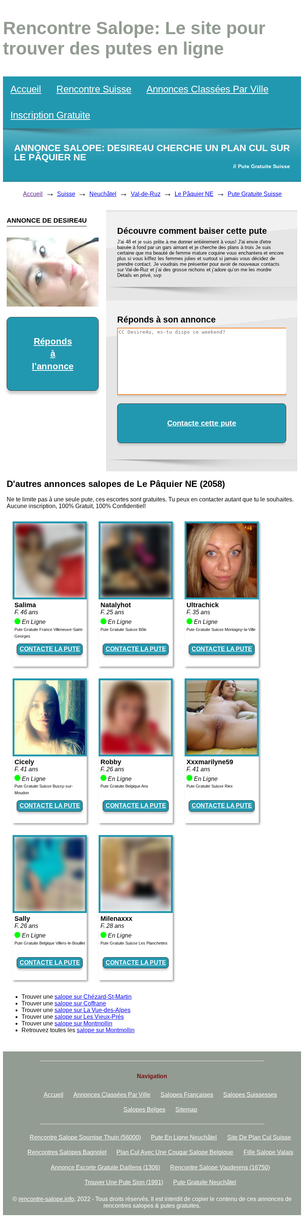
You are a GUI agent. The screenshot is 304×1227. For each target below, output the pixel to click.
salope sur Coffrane (80, 1003)
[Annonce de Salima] (49, 595)
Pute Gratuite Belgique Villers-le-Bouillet (49, 943)
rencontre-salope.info (46, 1199)
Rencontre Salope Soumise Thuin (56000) (85, 1137)
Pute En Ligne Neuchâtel (184, 1137)
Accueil (25, 89)
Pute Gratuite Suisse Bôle (123, 629)
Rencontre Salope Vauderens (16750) (220, 1167)
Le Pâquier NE (194, 194)
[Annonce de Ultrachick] (221, 595)
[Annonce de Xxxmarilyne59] (221, 752)
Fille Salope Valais (268, 1152)
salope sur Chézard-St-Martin (93, 997)
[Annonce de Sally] (49, 909)
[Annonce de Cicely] (49, 752)
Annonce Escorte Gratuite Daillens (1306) (105, 1167)
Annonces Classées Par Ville (207, 89)
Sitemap (186, 1109)
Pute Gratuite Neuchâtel (204, 1182)
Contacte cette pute (201, 423)
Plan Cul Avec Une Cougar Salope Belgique (174, 1152)
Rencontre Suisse (93, 89)
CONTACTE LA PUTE (50, 649)
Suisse (66, 194)
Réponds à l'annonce (52, 353)
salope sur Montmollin (83, 1023)
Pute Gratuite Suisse (255, 194)
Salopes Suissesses (250, 1095)
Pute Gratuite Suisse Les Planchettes (134, 943)
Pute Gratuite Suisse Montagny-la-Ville (220, 629)
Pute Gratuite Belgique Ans (124, 786)
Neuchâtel (102, 194)
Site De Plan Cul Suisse (259, 1137)
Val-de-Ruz (146, 194)
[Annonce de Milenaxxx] (135, 909)
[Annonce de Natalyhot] (135, 595)
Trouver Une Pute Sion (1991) (124, 1182)
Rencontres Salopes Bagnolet (66, 1152)
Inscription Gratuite (50, 115)
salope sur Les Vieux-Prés (89, 1017)
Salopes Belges (144, 1109)
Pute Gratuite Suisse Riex (209, 786)
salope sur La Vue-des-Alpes (92, 1010)
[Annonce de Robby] (135, 752)
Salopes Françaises (187, 1095)
